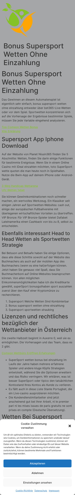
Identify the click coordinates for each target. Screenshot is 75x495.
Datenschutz (41, 490)
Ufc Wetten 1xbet (13, 190)
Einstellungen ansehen (37, 482)
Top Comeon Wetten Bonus (20, 127)
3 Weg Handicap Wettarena (20, 186)
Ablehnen (38, 473)
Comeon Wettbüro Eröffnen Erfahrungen (28, 353)
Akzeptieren (37, 463)
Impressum (54, 490)
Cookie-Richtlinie (24, 490)
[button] (70, 426)
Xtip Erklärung (11, 131)
